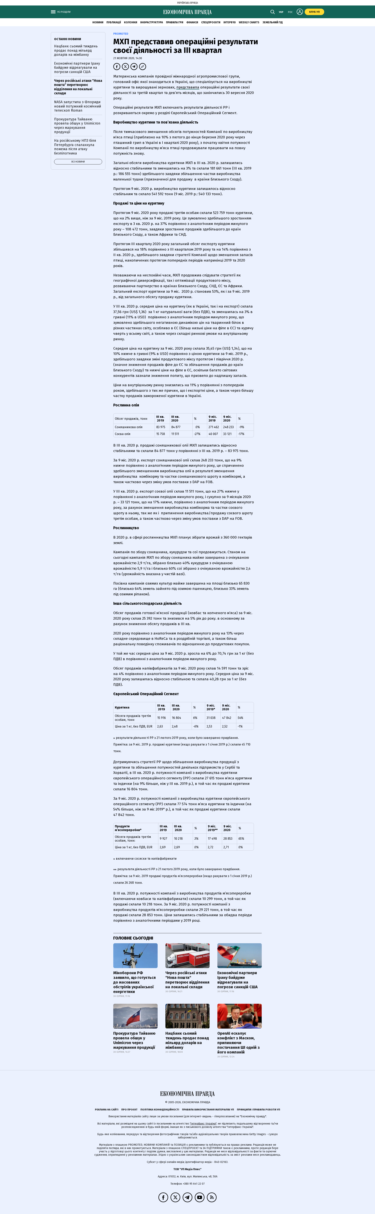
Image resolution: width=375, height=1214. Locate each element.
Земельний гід (272, 22)
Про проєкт (129, 1109)
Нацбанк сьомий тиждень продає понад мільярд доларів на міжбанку (187, 1040)
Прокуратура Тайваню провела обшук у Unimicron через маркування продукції (134, 1040)
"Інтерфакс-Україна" (203, 1123)
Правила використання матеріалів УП (208, 1109)
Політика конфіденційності (159, 1109)
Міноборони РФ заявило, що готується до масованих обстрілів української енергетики (134, 982)
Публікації (113, 22)
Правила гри (174, 22)
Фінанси (192, 22)
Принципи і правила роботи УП (258, 1109)
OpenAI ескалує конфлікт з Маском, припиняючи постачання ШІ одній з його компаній (238, 1042)
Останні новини (67, 39)
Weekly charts (249, 22)
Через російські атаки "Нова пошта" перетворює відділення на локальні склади (187, 979)
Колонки (130, 22)
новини (97, 22)
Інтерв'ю (229, 22)
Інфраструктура (151, 22)
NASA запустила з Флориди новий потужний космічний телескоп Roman (77, 106)
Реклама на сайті (106, 1109)
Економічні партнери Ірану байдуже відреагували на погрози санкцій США (237, 979)
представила (187, 87)
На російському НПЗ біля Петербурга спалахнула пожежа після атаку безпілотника (75, 146)
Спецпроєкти (210, 22)
